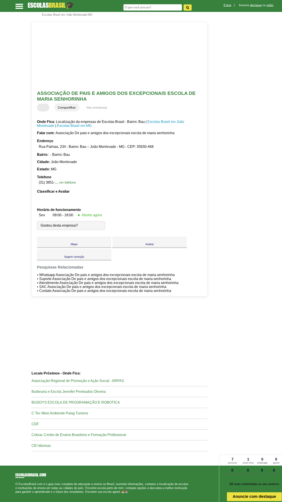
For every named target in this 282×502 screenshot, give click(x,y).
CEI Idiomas (41, 445)
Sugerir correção (74, 256)
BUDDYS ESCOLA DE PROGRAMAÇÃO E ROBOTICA (76, 402)
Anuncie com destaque (254, 496)
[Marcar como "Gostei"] (41, 107)
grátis (270, 5)
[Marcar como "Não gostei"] (46, 107)
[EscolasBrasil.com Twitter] (18, 495)
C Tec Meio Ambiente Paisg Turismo (60, 413)
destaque (256, 5)
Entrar (227, 5)
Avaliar (149, 244)
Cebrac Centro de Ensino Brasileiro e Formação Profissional (79, 435)
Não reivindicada (97, 107)
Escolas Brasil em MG (74, 126)
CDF (35, 424)
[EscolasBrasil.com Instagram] (20, 495)
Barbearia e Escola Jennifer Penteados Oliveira (69, 391)
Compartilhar (67, 107)
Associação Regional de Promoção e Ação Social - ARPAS (78, 381)
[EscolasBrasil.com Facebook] (16, 495)
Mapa (74, 244)
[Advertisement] (116, 56)
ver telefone (67, 182)
